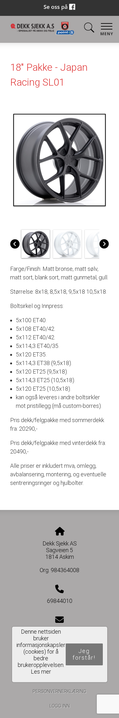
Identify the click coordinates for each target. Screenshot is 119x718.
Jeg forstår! (84, 654)
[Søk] (89, 29)
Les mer (41, 671)
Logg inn (60, 706)
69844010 (59, 600)
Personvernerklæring (59, 691)
